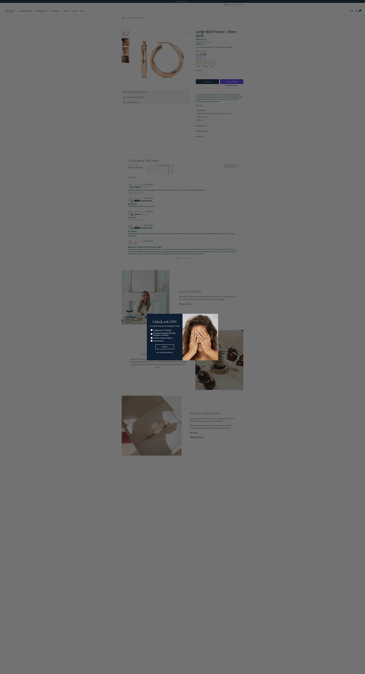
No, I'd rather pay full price (165, 352)
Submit (164, 347)
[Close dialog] (215, 316)
